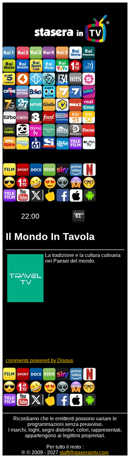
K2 (62, 104)
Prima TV (75, 65)
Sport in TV (22, 169)
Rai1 (9, 52)
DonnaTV (35, 130)
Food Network (49, 117)
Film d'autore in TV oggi (89, 182)
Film (9, 169)
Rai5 (62, 52)
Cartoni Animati (49, 169)
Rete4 (22, 78)
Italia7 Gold (9, 104)
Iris (75, 78)
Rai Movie (75, 52)
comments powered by (39, 360)
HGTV (62, 130)
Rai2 (22, 52)
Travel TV (49, 130)
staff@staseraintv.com (84, 452)
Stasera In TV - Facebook (62, 195)
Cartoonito (49, 91)
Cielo (22, 117)
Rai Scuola (22, 65)
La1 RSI (75, 117)
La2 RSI (88, 117)
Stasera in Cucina (49, 195)
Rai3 (35, 52)
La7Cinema (75, 91)
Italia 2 (49, 78)
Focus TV (88, 130)
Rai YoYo (62, 65)
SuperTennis (9, 130)
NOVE (35, 104)
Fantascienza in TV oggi (62, 182)
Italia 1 (35, 78)
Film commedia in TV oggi (36, 182)
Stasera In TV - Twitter (36, 195)
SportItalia (49, 143)
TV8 (35, 117)
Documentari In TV (36, 169)
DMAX (75, 104)
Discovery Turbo (9, 117)
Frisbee (22, 143)
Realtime (88, 104)
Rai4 (49, 52)
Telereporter (62, 143)
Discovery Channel (75, 130)
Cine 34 (62, 78)
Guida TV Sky (62, 169)
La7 (62, 91)
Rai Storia (9, 65)
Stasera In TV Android (89, 195)
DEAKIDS (9, 143)
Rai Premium (88, 52)
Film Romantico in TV (49, 182)
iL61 (35, 143)
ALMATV (88, 143)
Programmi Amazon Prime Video (75, 169)
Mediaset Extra (22, 91)
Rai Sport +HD (35, 65)
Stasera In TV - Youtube (22, 195)
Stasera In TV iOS (75, 195)
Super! (88, 91)
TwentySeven (22, 104)
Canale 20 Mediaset (22, 130)
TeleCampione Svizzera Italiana (62, 117)
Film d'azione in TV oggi (9, 182)
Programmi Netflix (89, 169)
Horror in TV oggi (75, 182)
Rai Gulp (49, 65)
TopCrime (9, 91)
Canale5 (9, 78)
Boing (35, 91)
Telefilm (75, 143)
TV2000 (88, 65)
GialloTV (49, 104)
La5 (88, 78)
